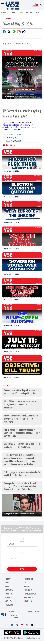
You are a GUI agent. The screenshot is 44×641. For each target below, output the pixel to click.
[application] (22, 505)
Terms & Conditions (14, 617)
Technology (29, 598)
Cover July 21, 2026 (13, 134)
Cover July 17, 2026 (11, 197)
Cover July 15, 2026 (11, 248)
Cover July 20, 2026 (13, 138)
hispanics (13, 13)
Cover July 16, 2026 (11, 222)
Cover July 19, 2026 (13, 141)
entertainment (31, 594)
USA (21, 13)
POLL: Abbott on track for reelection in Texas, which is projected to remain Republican (20, 404)
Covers (8, 19)
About (12, 612)
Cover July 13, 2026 (11, 300)
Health (38, 13)
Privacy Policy (33, 612)
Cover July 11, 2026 (11, 351)
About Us (9, 605)
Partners (28, 601)
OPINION (9, 601)
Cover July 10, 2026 (11, 377)
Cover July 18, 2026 (11, 171)
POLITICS (29, 13)
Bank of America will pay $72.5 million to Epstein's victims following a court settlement (21, 419)
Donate (3, 13)
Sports (9, 598)
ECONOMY (9, 590)
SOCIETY (9, 594)
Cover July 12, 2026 (11, 326)
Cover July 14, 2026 (11, 274)
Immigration (29, 590)
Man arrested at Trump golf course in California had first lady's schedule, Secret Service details (22, 433)
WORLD (27, 587)
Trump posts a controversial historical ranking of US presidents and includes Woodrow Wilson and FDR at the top (20, 486)
